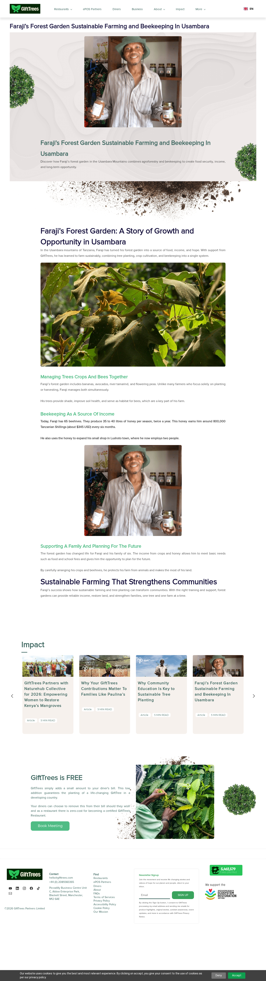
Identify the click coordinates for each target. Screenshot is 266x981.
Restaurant (100, 878)
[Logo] (25, 9)
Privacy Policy (101, 900)
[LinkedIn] (17, 888)
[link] (133, 265)
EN (251, 9)
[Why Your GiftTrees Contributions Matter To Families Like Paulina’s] (104, 658)
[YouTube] (10, 888)
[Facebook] (31, 888)
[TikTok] (38, 888)
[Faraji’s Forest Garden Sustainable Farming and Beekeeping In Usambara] (218, 658)
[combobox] (248, 9)
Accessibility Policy (104, 904)
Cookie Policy (101, 908)
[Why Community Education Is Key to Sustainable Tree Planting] (161, 658)
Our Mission (100, 911)
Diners (97, 886)
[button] (12, 696)
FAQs (96, 893)
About (97, 889)
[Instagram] (24, 888)
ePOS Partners (102, 882)
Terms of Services (104, 897)
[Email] (10, 893)
